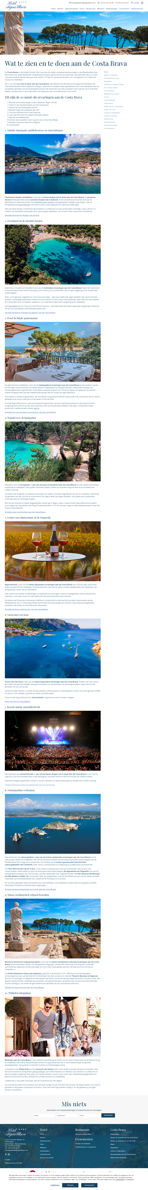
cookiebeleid (119, 1179)
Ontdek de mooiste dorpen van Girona (22, 215)
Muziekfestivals (109, 122)
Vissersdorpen (109, 91)
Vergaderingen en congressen (85, 1147)
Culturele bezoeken (111, 125)
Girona (106, 97)
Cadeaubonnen (136, 8)
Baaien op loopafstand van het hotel (123, 1141)
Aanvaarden (89, 1185)
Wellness (100, 8)
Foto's (82, 8)
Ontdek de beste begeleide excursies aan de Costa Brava (30, 889)
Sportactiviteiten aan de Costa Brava (123, 1154)
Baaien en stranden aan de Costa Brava (124, 1137)
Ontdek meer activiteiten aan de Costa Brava (25, 512)
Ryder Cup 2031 (110, 109)
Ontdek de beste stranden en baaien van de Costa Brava (30, 312)
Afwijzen (70, 1185)
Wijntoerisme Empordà (118, 1158)
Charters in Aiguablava (112, 113)
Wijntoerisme (108, 119)
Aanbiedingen (112, 8)
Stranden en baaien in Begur (114, 84)
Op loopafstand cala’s (111, 78)
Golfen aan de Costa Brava (113, 106)
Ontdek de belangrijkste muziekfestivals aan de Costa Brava (30, 784)
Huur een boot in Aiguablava (17, 701)
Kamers (60, 8)
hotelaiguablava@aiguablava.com (83, 3)
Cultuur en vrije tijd (110, 116)
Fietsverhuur (108, 103)
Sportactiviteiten (109, 100)
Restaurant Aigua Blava (83, 1134)
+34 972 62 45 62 (14, 1148)
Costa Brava (124, 8)
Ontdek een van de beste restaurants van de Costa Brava (30, 412)
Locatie (136, 3)
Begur (106, 72)
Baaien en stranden (111, 75)
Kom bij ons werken (47, 1158)
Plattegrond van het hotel (13, 1163)
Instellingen (54, 1185)
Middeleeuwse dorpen (112, 94)
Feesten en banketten (82, 1143)
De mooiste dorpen (110, 88)
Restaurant (90, 8)
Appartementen (71, 8)
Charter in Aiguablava (118, 1151)
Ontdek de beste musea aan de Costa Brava (24, 987)
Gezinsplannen (109, 128)
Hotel (53, 8)
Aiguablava (108, 81)
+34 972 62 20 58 (14, 1146)
